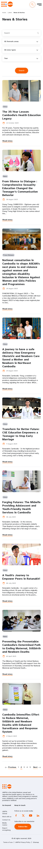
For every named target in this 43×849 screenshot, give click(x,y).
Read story (7, 141)
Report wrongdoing (6, 829)
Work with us (6, 817)
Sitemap (36, 842)
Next (35, 767)
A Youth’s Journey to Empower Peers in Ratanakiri (21, 577)
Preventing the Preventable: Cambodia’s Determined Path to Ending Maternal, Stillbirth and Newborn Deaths (21, 647)
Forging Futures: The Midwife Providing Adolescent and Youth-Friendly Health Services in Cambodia (21, 507)
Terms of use (8, 842)
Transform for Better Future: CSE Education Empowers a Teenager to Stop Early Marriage (20, 434)
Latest (10, 12)
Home (4, 12)
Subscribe (22, 826)
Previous (12, 767)
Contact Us (6, 820)
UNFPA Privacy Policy (22, 842)
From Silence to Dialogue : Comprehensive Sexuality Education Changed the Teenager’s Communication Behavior (20, 188)
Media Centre (4, 824)
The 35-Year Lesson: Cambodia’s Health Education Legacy (21, 115)
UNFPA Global (4, 812)
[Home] (7, 4)
